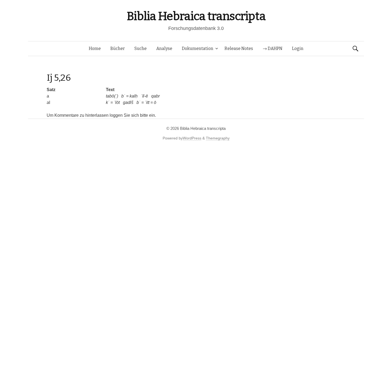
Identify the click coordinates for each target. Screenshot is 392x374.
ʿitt (147, 102)
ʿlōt (117, 102)
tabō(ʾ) (112, 96)
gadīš (128, 102)
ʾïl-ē (144, 96)
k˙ (107, 102)
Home (95, 48)
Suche (140, 48)
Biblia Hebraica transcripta (196, 16)
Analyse (164, 48)
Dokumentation (197, 48)
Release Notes (239, 48)
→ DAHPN (272, 48)
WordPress (192, 138)
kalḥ (134, 96)
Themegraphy (218, 138)
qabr (155, 96)
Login (297, 48)
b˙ (123, 96)
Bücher (117, 48)
